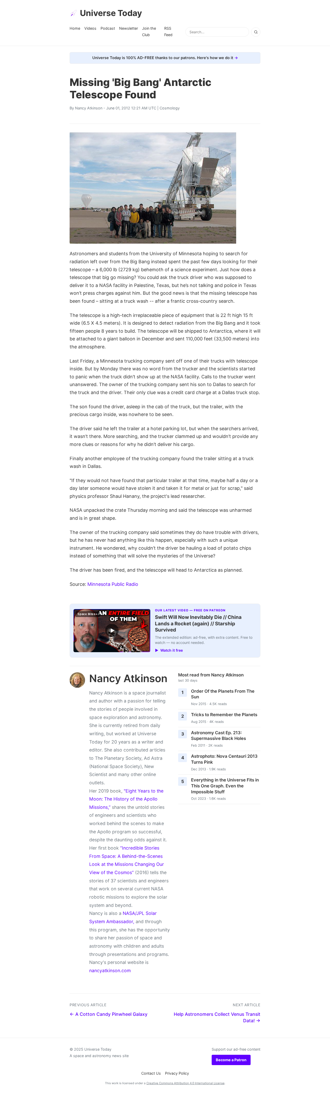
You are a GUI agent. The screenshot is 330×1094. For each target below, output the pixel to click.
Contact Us (151, 1073)
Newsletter (128, 28)
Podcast (108, 28)
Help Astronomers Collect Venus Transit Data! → (217, 1017)
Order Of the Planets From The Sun (222, 694)
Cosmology (170, 108)
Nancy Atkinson (88, 108)
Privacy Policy (177, 1073)
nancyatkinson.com (110, 970)
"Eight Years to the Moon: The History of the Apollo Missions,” (126, 799)
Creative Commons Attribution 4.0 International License (185, 1083)
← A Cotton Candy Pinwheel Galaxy (108, 1014)
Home (75, 28)
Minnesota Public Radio (112, 584)
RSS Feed (168, 31)
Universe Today (111, 13)
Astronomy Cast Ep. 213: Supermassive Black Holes (218, 735)
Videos (90, 28)
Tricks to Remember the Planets (224, 714)
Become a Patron (231, 1060)
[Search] (255, 32)
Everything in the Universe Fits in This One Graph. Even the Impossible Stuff (225, 785)
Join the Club (149, 31)
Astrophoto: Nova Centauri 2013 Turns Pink (224, 759)
